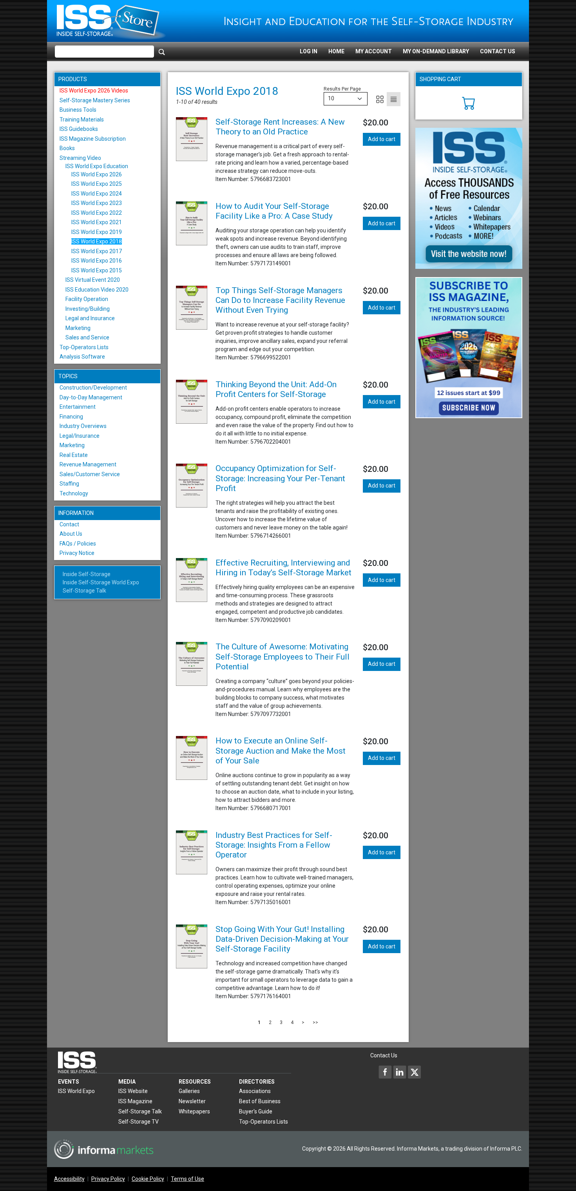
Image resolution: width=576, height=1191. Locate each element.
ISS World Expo (76, 1091)
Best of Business (260, 1101)
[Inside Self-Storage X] (414, 1072)
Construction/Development (93, 387)
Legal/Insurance (80, 436)
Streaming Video (80, 158)
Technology (74, 493)
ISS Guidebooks (79, 129)
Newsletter (192, 1101)
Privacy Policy (108, 1179)
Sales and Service (87, 337)
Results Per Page (342, 89)
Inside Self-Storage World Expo (101, 582)
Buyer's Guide (255, 1111)
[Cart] (469, 102)
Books (67, 148)
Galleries (189, 1091)
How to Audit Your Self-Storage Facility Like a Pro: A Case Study (274, 211)
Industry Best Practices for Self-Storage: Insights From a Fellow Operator (274, 844)
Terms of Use (187, 1179)
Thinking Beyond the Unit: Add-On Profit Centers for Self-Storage (276, 389)
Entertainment (78, 407)
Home (336, 51)
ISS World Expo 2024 (96, 193)
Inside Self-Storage (86, 574)
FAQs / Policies (78, 543)
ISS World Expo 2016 (96, 260)
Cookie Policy (148, 1179)
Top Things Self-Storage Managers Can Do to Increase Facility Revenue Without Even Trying (280, 300)
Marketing (78, 328)
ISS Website (133, 1091)
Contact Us (497, 51)
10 (331, 98)
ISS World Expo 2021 (96, 222)
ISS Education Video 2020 (97, 289)
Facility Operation (86, 299)
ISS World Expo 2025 (96, 184)
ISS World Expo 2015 (96, 270)
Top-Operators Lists (84, 347)
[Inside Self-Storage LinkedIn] (399, 1072)
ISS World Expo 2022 (96, 213)
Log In (308, 51)
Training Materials (82, 119)
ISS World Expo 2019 (96, 232)
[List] (393, 99)
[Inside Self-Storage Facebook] (385, 1072)
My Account (373, 51)
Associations (255, 1091)
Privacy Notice (77, 553)
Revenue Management (88, 464)
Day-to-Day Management (91, 397)
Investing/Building (87, 309)
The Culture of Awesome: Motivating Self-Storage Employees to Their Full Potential (283, 656)
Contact (69, 524)
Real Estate (74, 455)
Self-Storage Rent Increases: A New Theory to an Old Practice (280, 126)
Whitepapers (194, 1111)
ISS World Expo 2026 (96, 174)
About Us (71, 534)
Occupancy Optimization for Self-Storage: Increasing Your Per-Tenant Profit (280, 478)
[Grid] (380, 99)
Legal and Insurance (90, 318)
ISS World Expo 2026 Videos (94, 90)
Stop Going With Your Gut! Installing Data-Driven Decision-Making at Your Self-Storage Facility (282, 939)
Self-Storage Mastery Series (95, 100)
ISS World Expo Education (96, 166)
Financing (71, 416)
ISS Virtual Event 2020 (92, 280)
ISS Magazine (135, 1101)
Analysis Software (82, 356)
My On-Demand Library (436, 51)
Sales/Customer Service (90, 474)
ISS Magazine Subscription (93, 139)
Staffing (69, 483)
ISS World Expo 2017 (96, 251)
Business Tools (78, 110)
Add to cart (381, 139)
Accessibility (69, 1179)
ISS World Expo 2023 (96, 203)
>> (315, 1022)
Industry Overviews (83, 426)
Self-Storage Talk (84, 590)
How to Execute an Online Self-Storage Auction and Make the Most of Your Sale (281, 750)
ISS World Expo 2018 (96, 241)
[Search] (161, 51)
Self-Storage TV (138, 1121)
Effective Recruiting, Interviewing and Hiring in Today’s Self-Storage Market (283, 567)
